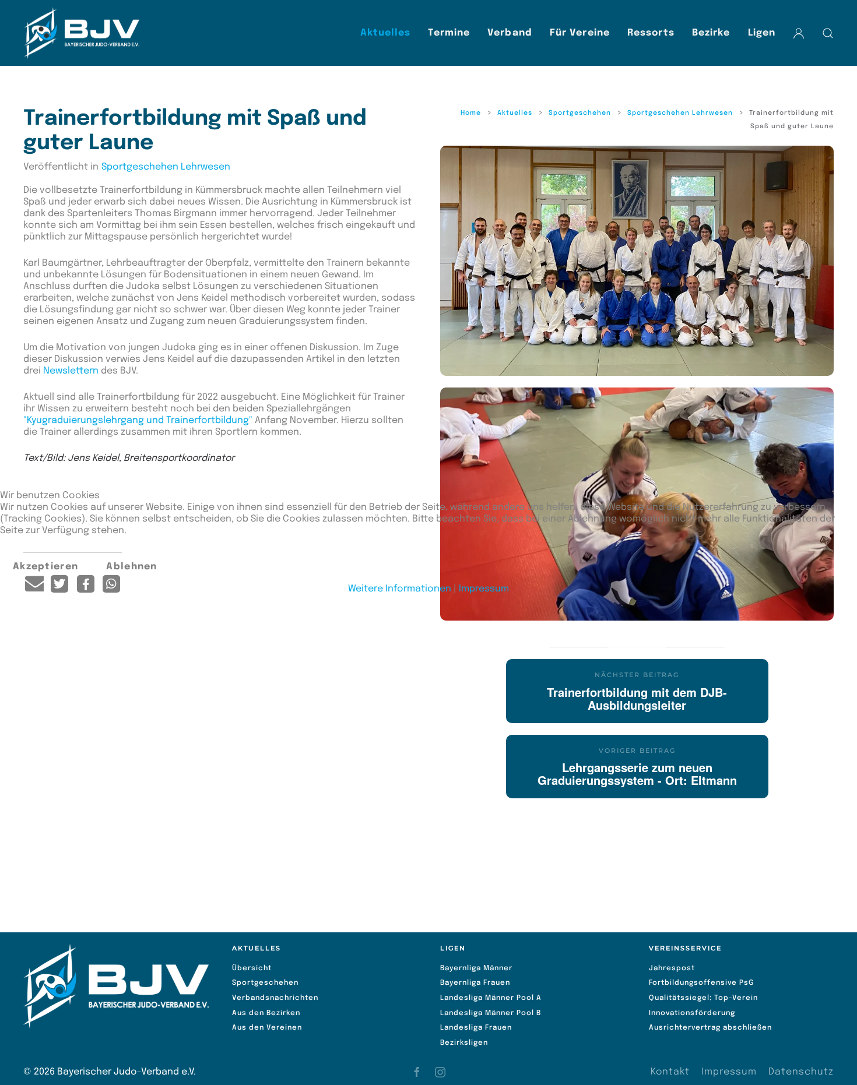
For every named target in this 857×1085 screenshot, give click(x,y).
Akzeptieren (45, 567)
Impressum (484, 589)
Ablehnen (131, 567)
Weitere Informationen (399, 589)
